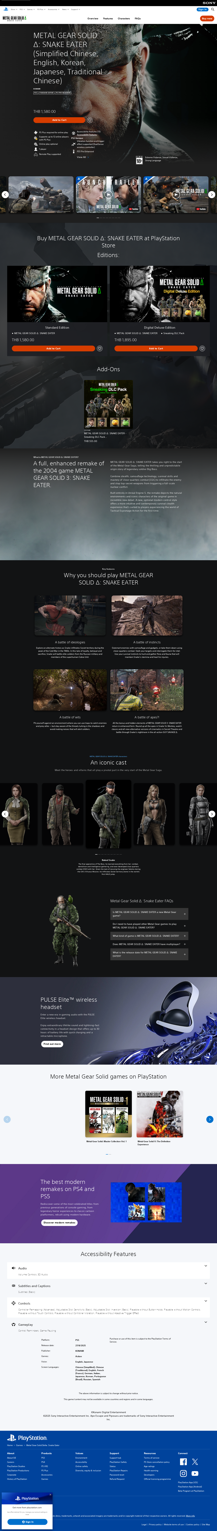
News (64, 9)
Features (108, 18)
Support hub (115, 1457)
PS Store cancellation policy (157, 1462)
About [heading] (10, 1453)
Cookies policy (192, 1524)
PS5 (20, 9)
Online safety (81, 1466)
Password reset (117, 1474)
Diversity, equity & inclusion (88, 1470)
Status (113, 1466)
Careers (10, 1462)
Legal (144, 1524)
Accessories (52, 9)
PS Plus (40, 9)
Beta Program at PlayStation (191, 1490)
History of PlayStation (17, 1479)
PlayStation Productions (18, 1470)
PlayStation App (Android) (190, 1486)
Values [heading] (79, 1453)
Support (74, 9)
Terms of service (151, 1457)
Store (13, 9)
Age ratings (149, 1466)
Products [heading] (46, 1453)
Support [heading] (114, 1453)
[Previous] (5, 194)
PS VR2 (44, 1466)
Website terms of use (174, 1524)
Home (10, 1445)
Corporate (11, 1474)
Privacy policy (155, 1524)
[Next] (211, 194)
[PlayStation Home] (6, 9)
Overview (92, 18)
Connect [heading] (183, 1453)
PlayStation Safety (118, 1462)
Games (29, 9)
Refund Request (117, 1479)
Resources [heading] (150, 1453)
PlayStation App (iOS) (188, 1482)
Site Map (206, 1524)
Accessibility (81, 1462)
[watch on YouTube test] (133, 209)
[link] (108, 1119)
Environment (81, 1457)
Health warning (151, 1470)
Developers (149, 1474)
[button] (87, 134)
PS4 (43, 1462)
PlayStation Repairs (119, 1470)
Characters (124, 18)
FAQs (138, 18)
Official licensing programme (157, 1479)
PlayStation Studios (16, 1466)
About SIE (11, 1457)
